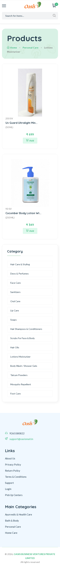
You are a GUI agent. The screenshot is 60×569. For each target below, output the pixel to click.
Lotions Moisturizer (20, 356)
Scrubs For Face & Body (22, 338)
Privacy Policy (13, 464)
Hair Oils (14, 347)
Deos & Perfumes (19, 273)
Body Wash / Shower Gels (23, 365)
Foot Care (15, 393)
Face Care (15, 282)
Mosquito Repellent (20, 384)
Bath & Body (12, 520)
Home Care (11, 532)
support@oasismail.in (21, 438)
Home (13, 47)
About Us (10, 458)
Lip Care (14, 310)
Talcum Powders (19, 375)
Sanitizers (15, 292)
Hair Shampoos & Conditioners (26, 329)
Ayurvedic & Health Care (18, 514)
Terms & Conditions (15, 476)
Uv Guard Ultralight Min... (22, 122)
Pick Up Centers (13, 495)
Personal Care (30, 47)
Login (8, 488)
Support (9, 482)
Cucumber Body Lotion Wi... (23, 213)
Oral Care (15, 301)
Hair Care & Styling (20, 264)
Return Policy (12, 470)
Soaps (13, 319)
